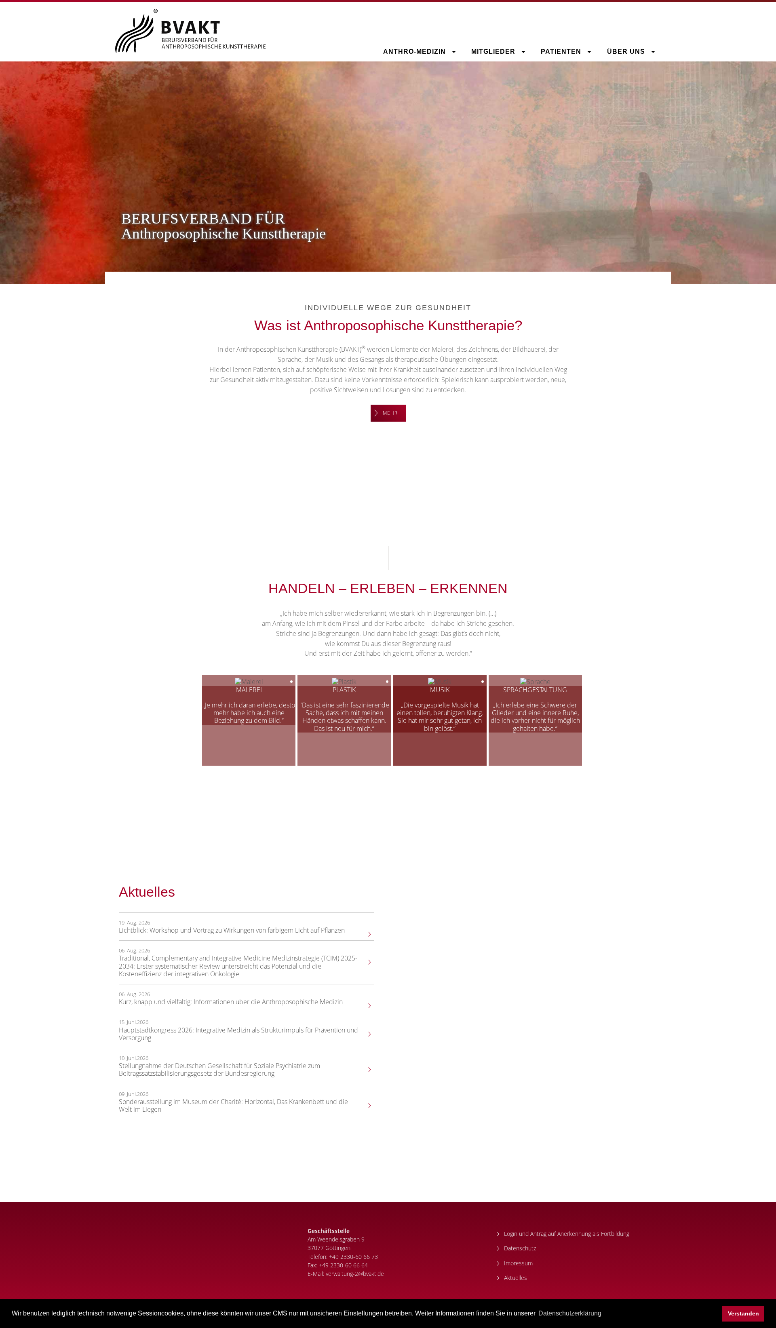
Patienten (562, 51)
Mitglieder (494, 51)
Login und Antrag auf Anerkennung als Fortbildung (566, 1233)
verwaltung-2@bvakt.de (355, 1273)
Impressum (518, 1263)
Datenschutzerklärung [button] (569, 1313)
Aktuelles (515, 1278)
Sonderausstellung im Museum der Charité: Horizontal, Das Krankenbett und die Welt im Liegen (233, 1105)
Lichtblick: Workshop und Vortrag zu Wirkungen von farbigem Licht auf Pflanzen (232, 930)
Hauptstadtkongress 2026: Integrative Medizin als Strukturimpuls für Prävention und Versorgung (238, 1034)
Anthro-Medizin (415, 51)
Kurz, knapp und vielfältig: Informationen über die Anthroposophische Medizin (231, 1002)
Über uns (627, 51)
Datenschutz (520, 1248)
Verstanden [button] (743, 1313)
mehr (390, 413)
